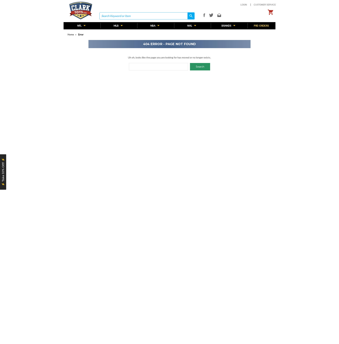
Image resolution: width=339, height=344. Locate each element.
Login (243, 5)
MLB (116, 25)
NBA (153, 25)
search (190, 15)
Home (71, 34)
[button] (3, 172)
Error (81, 34)
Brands (227, 25)
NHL (190, 25)
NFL (79, 25)
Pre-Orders (261, 25)
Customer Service (265, 5)
